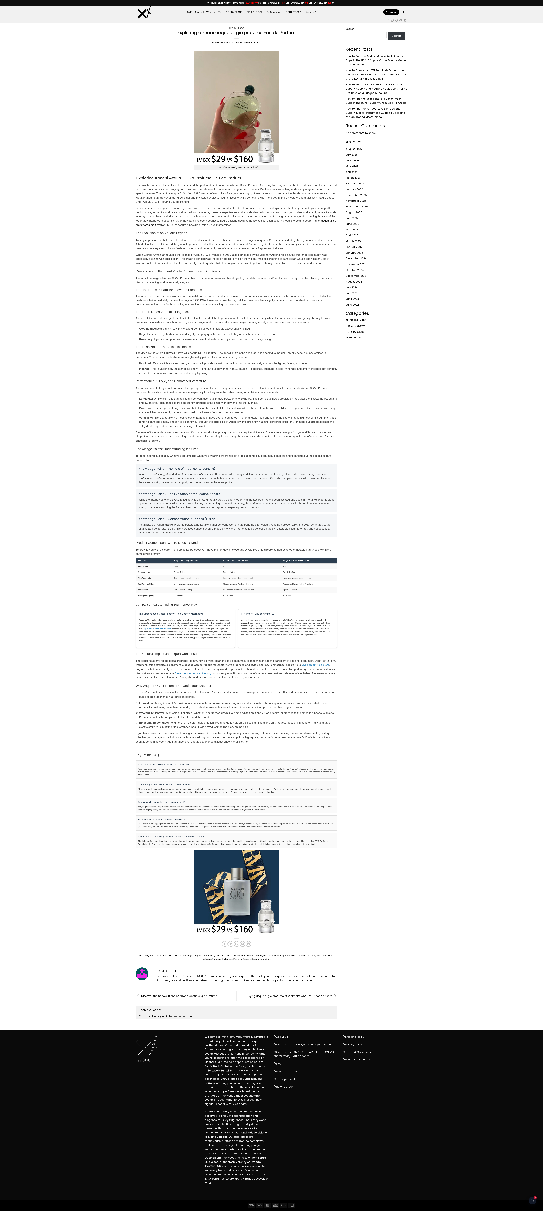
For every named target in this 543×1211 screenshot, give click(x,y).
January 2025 (354, 253)
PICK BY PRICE (254, 12)
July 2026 (352, 154)
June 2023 (352, 299)
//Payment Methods (287, 1071)
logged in (162, 1016)
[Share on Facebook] (224, 944)
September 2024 (357, 276)
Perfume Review (241, 958)
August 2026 (354, 149)
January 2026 (354, 189)
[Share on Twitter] (230, 944)
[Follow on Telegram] (405, 20)
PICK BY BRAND (234, 12)
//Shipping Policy (353, 1037)
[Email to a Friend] (236, 944)
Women (211, 12)
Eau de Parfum (254, 955)
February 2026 (355, 183)
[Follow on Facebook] (388, 20)
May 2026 (352, 166)
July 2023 (352, 293)
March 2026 (353, 177)
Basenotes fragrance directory (193, 673)
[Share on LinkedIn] (248, 944)
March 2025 (353, 241)
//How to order (283, 1086)
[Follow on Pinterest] (396, 20)
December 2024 (356, 258)
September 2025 (357, 206)
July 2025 (352, 218)
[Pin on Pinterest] (242, 944)
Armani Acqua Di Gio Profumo (230, 955)
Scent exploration (260, 958)
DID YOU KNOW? (236, 28)
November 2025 (356, 201)
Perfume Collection (222, 958)
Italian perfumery (300, 955)
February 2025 (355, 247)
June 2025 (352, 224)
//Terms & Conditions (357, 1052)
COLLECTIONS (293, 12)
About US (310, 12)
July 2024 (352, 287)
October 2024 (355, 270)
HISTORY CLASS (355, 332)
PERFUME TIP (353, 337)
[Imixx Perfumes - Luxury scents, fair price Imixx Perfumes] (158, 12)
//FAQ (277, 1064)
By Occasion (274, 12)
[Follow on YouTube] (400, 20)
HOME (188, 12)
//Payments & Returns (357, 1059)
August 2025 (354, 212)
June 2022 (352, 304)
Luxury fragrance (318, 955)
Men (220, 12)
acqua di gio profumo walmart (156, 629)
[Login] (403, 12)
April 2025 (352, 235)
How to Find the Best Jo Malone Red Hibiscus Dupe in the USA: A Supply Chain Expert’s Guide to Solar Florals (376, 60)
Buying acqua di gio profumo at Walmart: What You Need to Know (289, 996)
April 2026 (352, 172)
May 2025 (352, 229)
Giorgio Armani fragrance (276, 955)
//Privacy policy (352, 1044)
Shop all (199, 12)
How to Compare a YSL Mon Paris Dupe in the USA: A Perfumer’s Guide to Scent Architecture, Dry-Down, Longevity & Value (376, 74)
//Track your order (285, 1079)
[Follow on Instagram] (392, 20)
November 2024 (356, 264)
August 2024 (354, 281)
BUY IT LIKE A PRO (356, 320)
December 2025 (356, 195)
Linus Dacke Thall (252, 42)
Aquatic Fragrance (204, 955)
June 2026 (352, 160)
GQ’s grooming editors (315, 664)
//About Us (281, 1037)
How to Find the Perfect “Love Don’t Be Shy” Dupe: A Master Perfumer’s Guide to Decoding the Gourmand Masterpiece (375, 113)
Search (350, 29)
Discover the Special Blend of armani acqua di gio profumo (179, 996)
